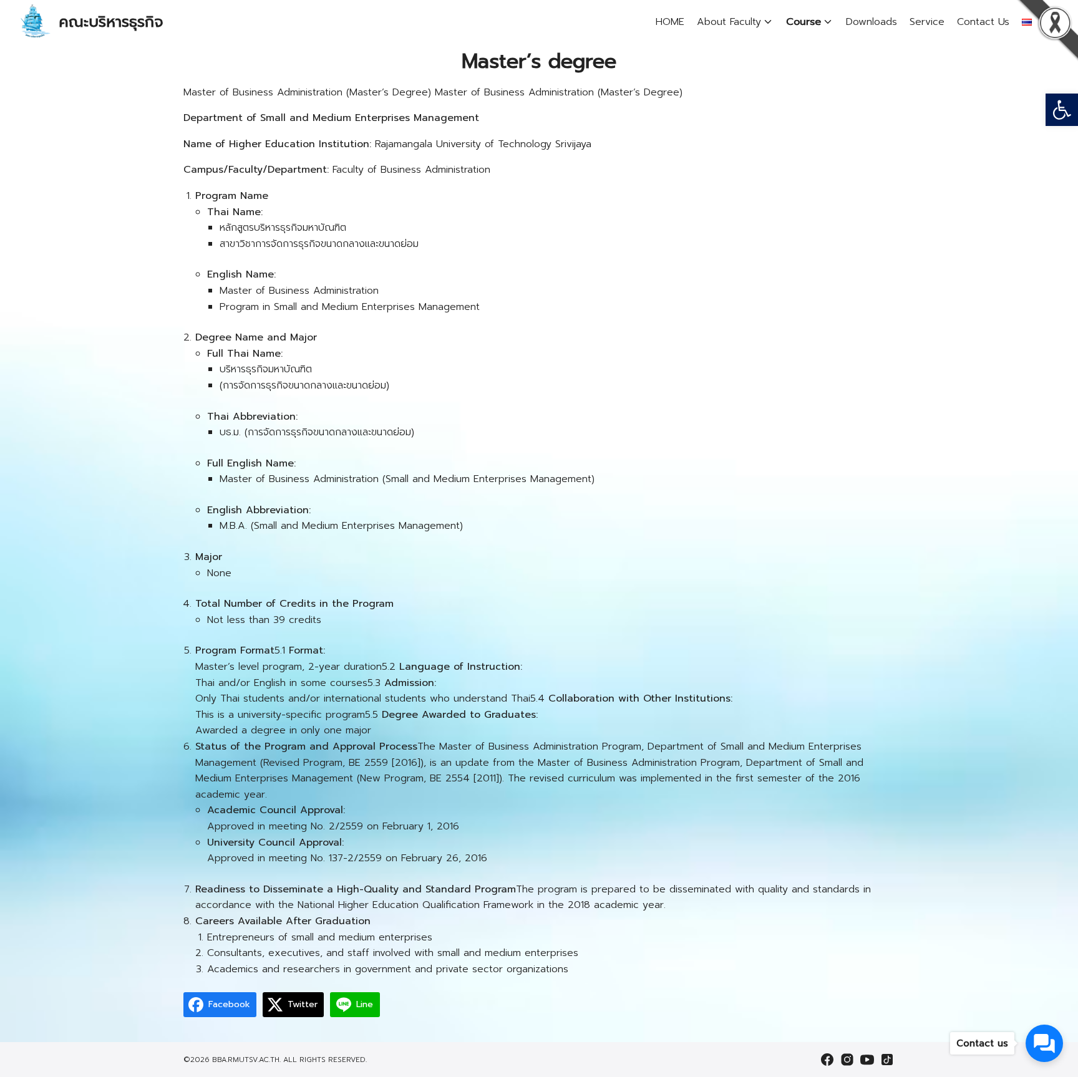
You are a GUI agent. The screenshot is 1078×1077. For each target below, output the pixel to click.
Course (803, 21)
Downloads (871, 21)
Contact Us (983, 21)
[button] (1062, 110)
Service (927, 21)
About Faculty (729, 21)
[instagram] (847, 1059)
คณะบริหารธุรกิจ (111, 22)
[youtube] (867, 1059)
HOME (670, 21)
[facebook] (827, 1059)
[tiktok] (887, 1059)
